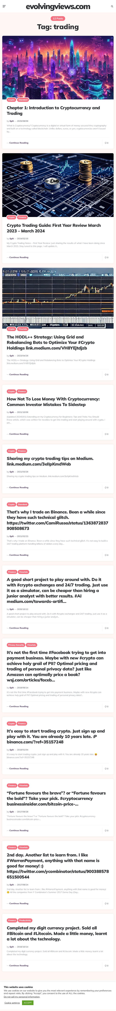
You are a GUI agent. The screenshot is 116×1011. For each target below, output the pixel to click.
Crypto (11, 100)
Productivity (25, 920)
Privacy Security (16, 645)
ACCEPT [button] (28, 1002)
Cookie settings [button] (12, 1002)
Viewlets (23, 329)
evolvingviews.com (58, 6)
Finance (22, 217)
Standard (23, 100)
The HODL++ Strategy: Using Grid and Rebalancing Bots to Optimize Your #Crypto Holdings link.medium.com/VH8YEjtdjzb (51, 342)
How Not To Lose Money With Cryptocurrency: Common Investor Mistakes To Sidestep (53, 401)
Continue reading (18, 143)
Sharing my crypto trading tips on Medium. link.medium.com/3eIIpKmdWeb (50, 461)
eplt (12, 121)
